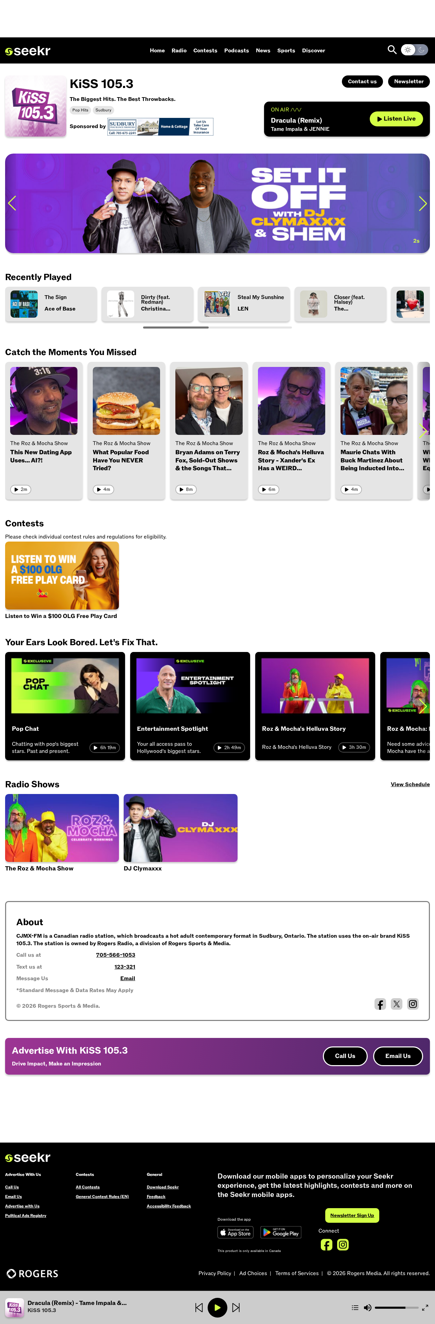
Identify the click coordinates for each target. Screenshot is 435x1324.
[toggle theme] (414, 49)
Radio (179, 50)
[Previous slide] (12, 203)
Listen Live (400, 119)
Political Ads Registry (25, 1215)
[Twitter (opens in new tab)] (396, 1004)
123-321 (125, 967)
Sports (286, 50)
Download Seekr (163, 1187)
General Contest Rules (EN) (102, 1196)
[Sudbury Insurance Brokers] (160, 126)
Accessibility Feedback (169, 1206)
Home (157, 50)
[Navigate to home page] (27, 51)
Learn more (402, 203)
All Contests (88, 1187)
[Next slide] (423, 430)
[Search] (392, 49)
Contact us (362, 81)
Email (127, 978)
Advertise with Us (22, 1206)
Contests (205, 50)
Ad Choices (253, 1273)
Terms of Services (297, 1273)
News (263, 50)
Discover (313, 50)
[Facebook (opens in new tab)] (380, 1004)
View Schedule (410, 784)
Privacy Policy (214, 1273)
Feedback (156, 1196)
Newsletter (409, 81)
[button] (76, 1307)
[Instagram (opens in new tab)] (413, 1004)
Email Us (398, 1056)
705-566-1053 (115, 955)
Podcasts (236, 50)
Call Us (345, 1056)
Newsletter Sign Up (352, 1215)
